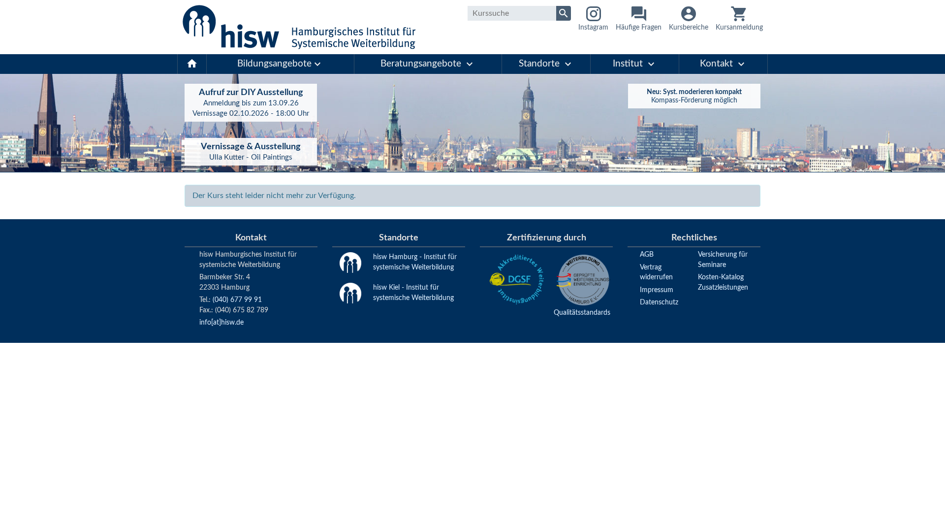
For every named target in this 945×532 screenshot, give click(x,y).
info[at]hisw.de (221, 322)
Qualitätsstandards (582, 312)
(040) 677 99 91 (237, 299)
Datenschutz (659, 302)
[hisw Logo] (298, 27)
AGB (647, 254)
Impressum (656, 290)
